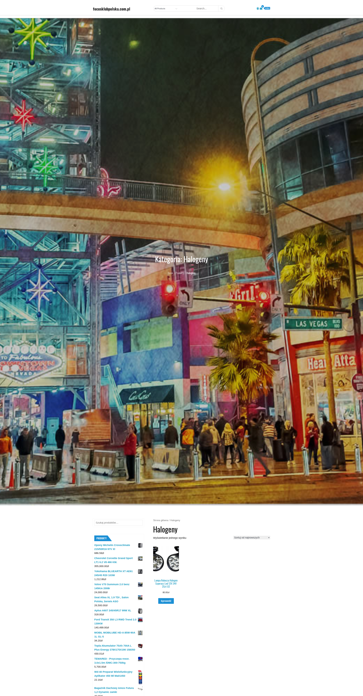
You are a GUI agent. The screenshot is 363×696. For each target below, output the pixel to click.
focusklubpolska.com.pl (111, 9)
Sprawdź (166, 601)
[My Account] (258, 8)
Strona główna (160, 520)
